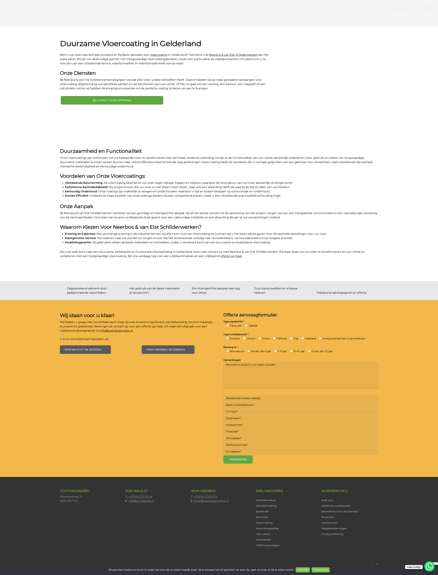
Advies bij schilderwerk (336, 505)
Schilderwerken (266, 500)
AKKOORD (302, 569)
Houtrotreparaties (267, 528)
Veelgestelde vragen (334, 528)
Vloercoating (264, 522)
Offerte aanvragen (267, 545)
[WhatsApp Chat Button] (429, 566)
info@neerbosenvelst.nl (116, 330)
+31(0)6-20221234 (140, 496)
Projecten (327, 517)
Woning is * (230, 347)
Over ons (327, 500)
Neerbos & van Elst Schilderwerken (233, 54)
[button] (426, 8)
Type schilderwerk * (235, 334)
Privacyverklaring (332, 534)
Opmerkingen (232, 360)
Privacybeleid (320, 569)
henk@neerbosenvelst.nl (211, 501)
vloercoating (158, 54)
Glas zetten (263, 534)
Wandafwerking (266, 505)
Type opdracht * (233, 321)
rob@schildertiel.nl (141, 501)
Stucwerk (262, 517)
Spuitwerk (262, 511)
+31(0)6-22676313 (205, 496)
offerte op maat (231, 256)
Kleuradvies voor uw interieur (339, 511)
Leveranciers (329, 522)
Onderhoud (263, 539)
